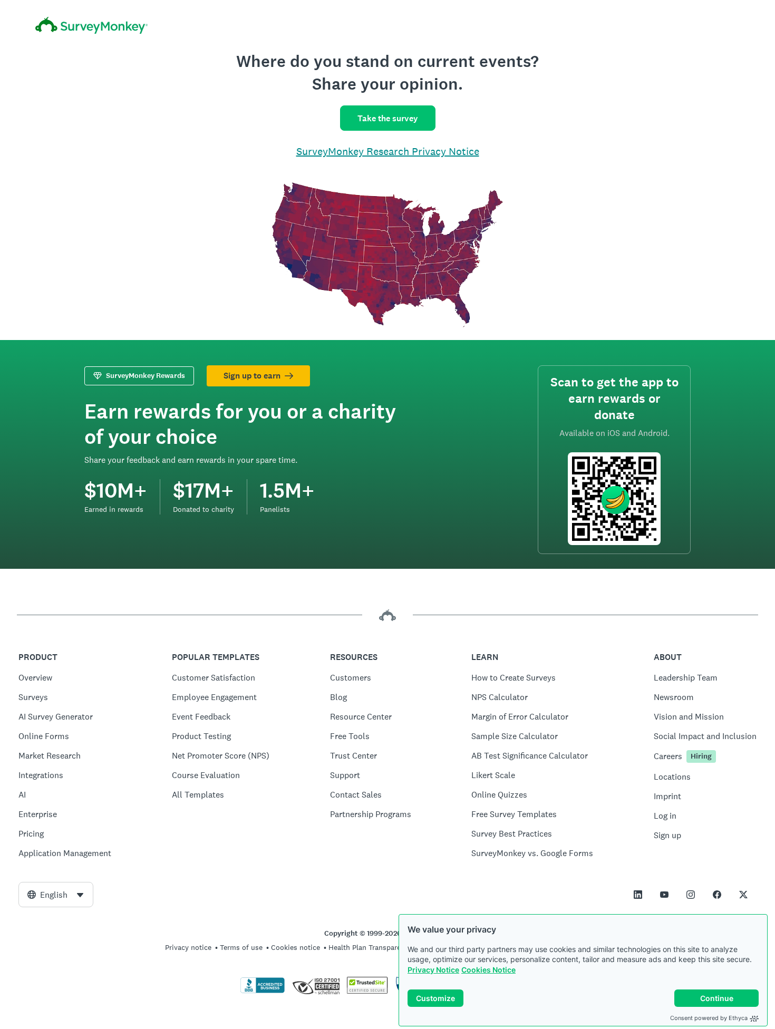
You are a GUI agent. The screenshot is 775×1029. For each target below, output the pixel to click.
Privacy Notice (433, 969)
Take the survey (387, 118)
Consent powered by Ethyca (709, 1018)
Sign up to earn (252, 375)
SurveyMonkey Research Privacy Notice (387, 151)
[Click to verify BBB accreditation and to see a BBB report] (262, 991)
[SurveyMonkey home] (387, 27)
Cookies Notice (488, 969)
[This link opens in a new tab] (638, 894)
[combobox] (55, 894)
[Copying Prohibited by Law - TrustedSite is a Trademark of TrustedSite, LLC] (367, 991)
